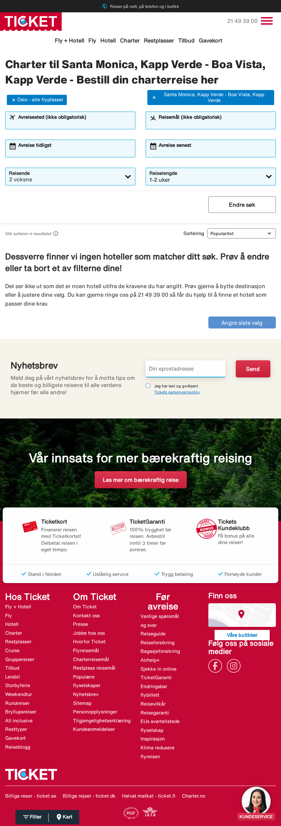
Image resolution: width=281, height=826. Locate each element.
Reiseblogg (17, 747)
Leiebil (12, 676)
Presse (80, 624)
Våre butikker (242, 634)
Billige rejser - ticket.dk (89, 795)
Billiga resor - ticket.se (30, 795)
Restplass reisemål (94, 668)
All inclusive (19, 720)
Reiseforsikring (157, 642)
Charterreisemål (91, 659)
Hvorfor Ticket (89, 641)
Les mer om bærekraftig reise (141, 479)
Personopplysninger (95, 711)
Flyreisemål (86, 650)
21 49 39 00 (243, 21)
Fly (92, 40)
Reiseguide (153, 633)
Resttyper (16, 729)
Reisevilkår (153, 703)
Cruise (12, 650)
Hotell (108, 40)
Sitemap (82, 703)
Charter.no (193, 795)
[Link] (216, 665)
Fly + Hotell (69, 40)
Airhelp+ (150, 660)
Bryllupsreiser (20, 711)
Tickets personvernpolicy (177, 392)
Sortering (193, 233)
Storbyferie (17, 685)
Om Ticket (85, 606)
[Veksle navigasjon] (267, 20)
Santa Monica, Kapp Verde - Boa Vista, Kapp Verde (214, 97)
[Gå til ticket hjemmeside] (31, 21)
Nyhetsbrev (85, 694)
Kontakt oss (86, 615)
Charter (130, 40)
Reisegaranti (154, 712)
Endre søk (242, 204)
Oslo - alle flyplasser (40, 99)
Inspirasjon (152, 738)
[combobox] (74, 123)
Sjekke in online (158, 669)
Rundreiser (17, 703)
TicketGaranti (156, 677)
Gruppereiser (19, 659)
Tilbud (186, 40)
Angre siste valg (241, 322)
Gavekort (210, 40)
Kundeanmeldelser (94, 729)
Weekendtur (18, 694)
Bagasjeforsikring (160, 651)
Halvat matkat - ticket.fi (148, 795)
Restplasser (159, 40)
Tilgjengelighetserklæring (102, 720)
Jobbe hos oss (89, 633)
